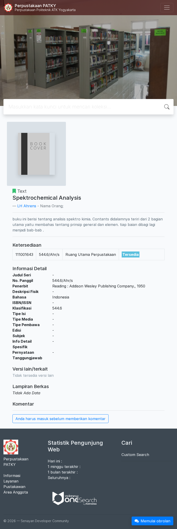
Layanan (10, 481)
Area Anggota (15, 492)
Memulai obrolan (155, 521)
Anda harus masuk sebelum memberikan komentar (60, 418)
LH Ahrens (26, 206)
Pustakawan (14, 486)
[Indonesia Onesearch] (72, 498)
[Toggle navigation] (166, 7)
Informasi (11, 475)
